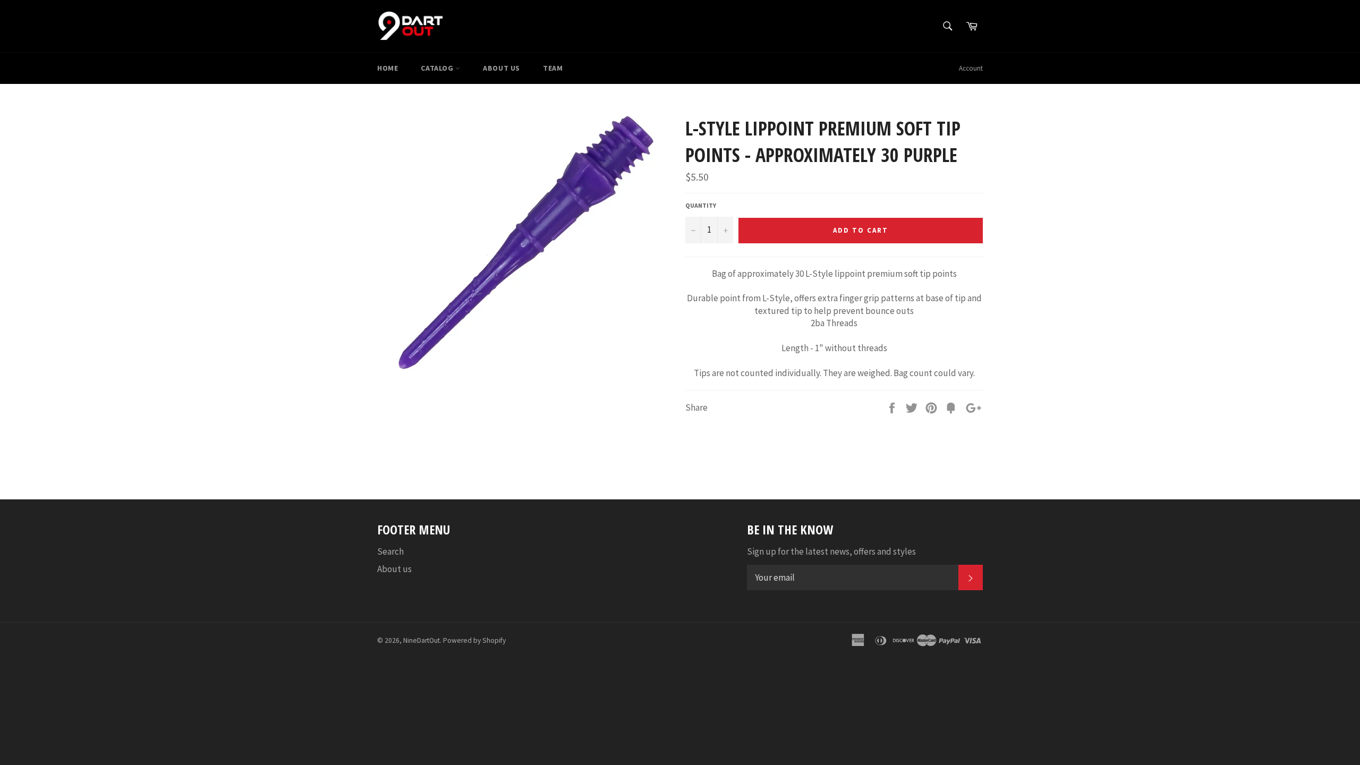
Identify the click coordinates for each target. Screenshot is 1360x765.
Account (971, 68)
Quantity (700, 205)
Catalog (438, 68)
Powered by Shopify (474, 640)
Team (553, 68)
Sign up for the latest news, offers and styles (831, 551)
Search (390, 551)
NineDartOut (421, 640)
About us (501, 68)
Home (387, 68)
